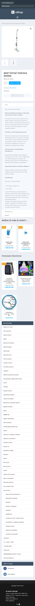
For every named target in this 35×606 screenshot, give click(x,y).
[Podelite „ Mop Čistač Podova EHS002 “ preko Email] (22, 95)
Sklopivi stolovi (10, 526)
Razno (5, 458)
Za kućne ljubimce (8, 558)
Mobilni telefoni (8, 406)
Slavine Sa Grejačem (11, 530)
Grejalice (5, 371)
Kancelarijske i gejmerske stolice (12, 379)
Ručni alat (6, 462)
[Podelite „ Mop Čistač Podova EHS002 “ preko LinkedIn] (19, 95)
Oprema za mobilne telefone (11, 434)
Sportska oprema (8, 482)
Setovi (5, 470)
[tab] (17, 105)
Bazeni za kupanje (11, 506)
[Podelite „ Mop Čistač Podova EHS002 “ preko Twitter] (16, 95)
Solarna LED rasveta (9, 474)
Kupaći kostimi (7, 391)
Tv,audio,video (7, 546)
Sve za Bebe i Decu (8, 486)
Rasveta (5, 454)
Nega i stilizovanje (8, 418)
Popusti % (6, 446)
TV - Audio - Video (8, 542)
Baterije (8, 502)
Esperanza (6, 91)
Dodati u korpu (15, 83)
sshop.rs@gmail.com (7, 3)
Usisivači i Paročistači (12, 534)
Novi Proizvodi (7, 422)
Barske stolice (7, 335)
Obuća (5, 430)
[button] (30, 28)
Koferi (5, 382)
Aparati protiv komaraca (13, 494)
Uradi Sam (6, 550)
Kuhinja (5, 386)
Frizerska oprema (8, 367)
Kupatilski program (8, 394)
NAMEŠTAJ (6, 414)
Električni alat (7, 355)
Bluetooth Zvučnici (8, 343)
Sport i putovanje (8, 478)
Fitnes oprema (7, 359)
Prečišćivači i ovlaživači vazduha (15, 522)
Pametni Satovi (7, 442)
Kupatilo (8, 510)
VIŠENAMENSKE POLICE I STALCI (12, 554)
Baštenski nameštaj (11, 498)
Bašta (5, 339)
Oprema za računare (9, 438)
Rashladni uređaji (8, 450)
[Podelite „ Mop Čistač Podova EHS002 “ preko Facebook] (12, 95)
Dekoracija (6, 351)
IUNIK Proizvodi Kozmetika (11, 375)
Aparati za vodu (8, 327)
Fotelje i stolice (7, 363)
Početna (4, 23)
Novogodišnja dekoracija (10, 426)
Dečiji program (7, 347)
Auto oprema (7, 331)
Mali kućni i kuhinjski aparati (11, 402)
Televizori (6, 538)
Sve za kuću (9, 23)
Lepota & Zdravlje (8, 398)
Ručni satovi (6, 466)
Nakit (5, 410)
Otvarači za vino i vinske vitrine (15, 518)
